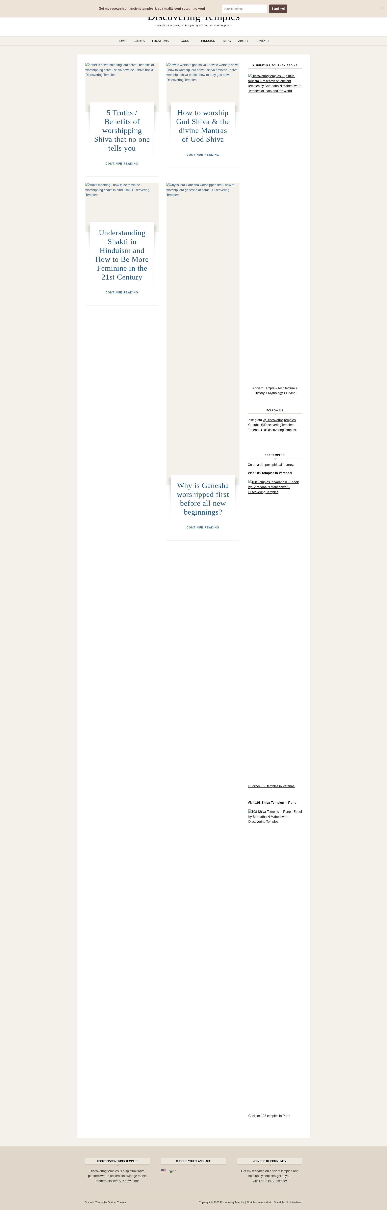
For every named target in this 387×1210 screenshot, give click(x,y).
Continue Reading (122, 163)
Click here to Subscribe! (270, 1181)
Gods (185, 40)
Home (122, 40)
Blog (227, 40)
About (243, 40)
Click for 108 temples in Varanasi (271, 786)
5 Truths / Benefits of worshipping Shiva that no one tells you (122, 130)
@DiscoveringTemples (279, 420)
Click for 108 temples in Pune (269, 1116)
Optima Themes (117, 1202)
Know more (131, 1181)
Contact (262, 40)
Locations (160, 40)
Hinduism (208, 40)
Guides (139, 40)
